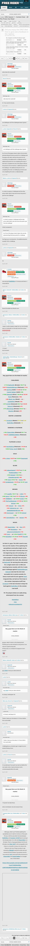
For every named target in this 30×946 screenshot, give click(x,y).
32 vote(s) (19, 39)
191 (18, 58)
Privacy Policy (23, 944)
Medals (10, 7)
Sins (21, 527)
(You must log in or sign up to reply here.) (21, 935)
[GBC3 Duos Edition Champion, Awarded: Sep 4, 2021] (13, 278)
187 (9, 58)
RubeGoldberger (13, 356)
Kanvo (7, 496)
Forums (4, 7)
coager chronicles (12, 21)
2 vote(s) (19, 49)
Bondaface (14, 529)
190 (16, 58)
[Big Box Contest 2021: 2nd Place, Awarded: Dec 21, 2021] (15, 783)
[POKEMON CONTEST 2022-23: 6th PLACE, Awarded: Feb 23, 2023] (15, 69)
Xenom (22, 517)
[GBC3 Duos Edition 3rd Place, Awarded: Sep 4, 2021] (12, 93)
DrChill (8, 404)
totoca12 (16, 26)
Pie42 (9, 397)
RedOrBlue (12, 281)
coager (5, 21)
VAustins (11, 411)
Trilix (19, 506)
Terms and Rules (15, 944)
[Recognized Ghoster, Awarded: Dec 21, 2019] (15, 93)
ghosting (19, 22)
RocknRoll (9, 536)
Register (26, 7)
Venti (9, 480)
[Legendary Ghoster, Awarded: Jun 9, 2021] (15, 278)
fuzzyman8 (10, 109)
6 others (23, 314)
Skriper (13, 503)
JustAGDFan (11, 401)
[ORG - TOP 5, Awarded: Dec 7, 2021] (16, 783)
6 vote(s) (19, 44)
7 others (23, 336)
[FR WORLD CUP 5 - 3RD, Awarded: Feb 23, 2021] (16, 278)
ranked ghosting (8, 26)
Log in (26, 1)
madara (15, 24)
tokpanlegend (11, 470)
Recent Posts (3, 10)
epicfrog (9, 320)
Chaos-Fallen (11, 432)
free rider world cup (5, 22)
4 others (22, 289)
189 (14, 58)
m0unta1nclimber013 (13, 532)
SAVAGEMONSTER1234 (13, 510)
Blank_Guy (12, 399)
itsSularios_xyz (14, 508)
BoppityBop (11, 527)
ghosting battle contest (6, 24)
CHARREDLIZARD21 (14, 434)
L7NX (21, 494)
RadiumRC (9, 289)
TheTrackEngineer (11, 501)
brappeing (5, 813)
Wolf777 (20, 534)
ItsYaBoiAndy (10, 482)
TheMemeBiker (15, 289)
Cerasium (9, 269)
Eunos (21, 480)
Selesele (18, 336)
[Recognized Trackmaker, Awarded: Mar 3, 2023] (17, 93)
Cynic (8, 534)
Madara (4, 178)
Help (28, 944)
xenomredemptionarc (24, 26)
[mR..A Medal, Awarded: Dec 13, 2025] (19, 278)
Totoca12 (5, 78)
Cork (26, 482)
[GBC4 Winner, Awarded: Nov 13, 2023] (14, 278)
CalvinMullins (10, 517)
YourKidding (10, 446)
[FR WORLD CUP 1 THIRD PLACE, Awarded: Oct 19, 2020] (13, 93)
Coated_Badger (11, 392)
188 (12, 58)
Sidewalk (9, 394)
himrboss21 (10, 513)
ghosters (14, 22)
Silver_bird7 (13, 449)
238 (23, 58)
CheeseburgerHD (13, 477)
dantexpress (5, 314)
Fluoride (9, 342)
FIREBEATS (9, 498)
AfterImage (10, 63)
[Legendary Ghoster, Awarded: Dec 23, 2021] (13, 783)
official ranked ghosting (24, 24)
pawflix (9, 494)
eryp (19, 21)
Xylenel (24, 513)
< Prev (2, 58)
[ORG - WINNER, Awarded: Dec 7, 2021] (10, 278)
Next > (26, 58)
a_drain (4, 109)
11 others (21, 615)
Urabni (22, 498)
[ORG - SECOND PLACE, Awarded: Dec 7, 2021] (16, 93)
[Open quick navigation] (29, 14)
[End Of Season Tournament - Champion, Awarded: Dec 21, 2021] (14, 783)
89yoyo (22, 496)
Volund (11, 506)
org (2, 26)
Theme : (6, 944)
